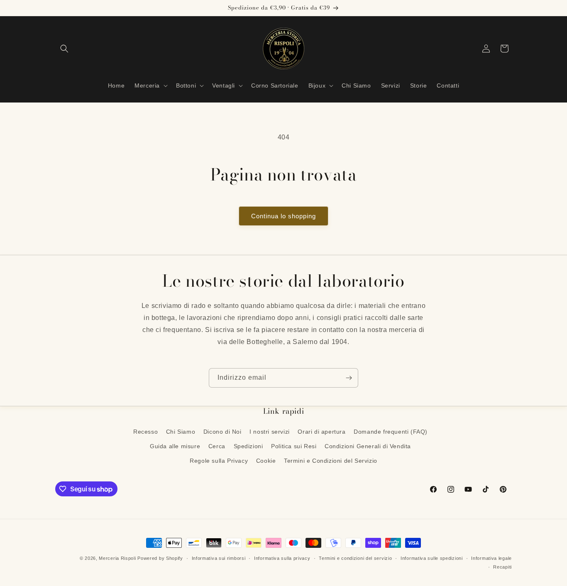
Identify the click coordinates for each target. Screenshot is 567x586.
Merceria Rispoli (117, 558)
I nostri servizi (269, 431)
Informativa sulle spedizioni (432, 558)
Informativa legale (491, 558)
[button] (64, 48)
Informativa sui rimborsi (219, 558)
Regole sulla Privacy (219, 460)
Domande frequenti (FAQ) (391, 431)
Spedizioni (248, 446)
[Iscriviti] (349, 378)
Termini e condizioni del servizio (355, 558)
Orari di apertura (321, 431)
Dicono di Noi (222, 431)
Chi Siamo (180, 431)
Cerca (216, 446)
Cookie (266, 460)
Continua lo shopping (283, 216)
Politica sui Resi (293, 446)
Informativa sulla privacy (282, 558)
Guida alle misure (175, 446)
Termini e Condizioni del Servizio (330, 460)
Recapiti (502, 566)
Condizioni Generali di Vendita (368, 446)
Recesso (145, 431)
